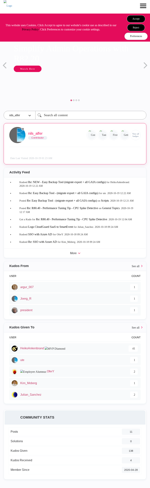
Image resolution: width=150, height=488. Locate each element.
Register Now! (125, 81)
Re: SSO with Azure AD (42, 241)
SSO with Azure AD (40, 234)
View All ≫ (75, 266)
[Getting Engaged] (124, 135)
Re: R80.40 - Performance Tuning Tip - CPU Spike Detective (62, 208)
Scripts (105, 200)
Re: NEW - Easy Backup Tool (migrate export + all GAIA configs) (67, 182)
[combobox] (90, 115)
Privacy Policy (30, 29)
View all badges (135, 135)
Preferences (136, 36)
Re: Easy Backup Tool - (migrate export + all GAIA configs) (63, 193)
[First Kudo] (113, 135)
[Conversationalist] (91, 135)
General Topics (111, 208)
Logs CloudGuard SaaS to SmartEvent (50, 226)
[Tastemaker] (102, 135)
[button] (136, 19)
